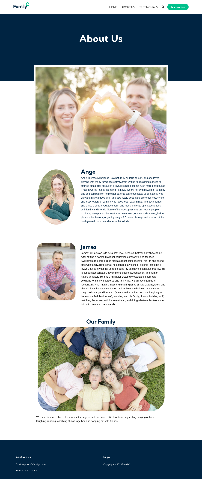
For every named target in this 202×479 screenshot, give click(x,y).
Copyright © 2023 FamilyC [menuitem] (117, 464)
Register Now (177, 7)
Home (113, 7)
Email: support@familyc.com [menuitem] (31, 464)
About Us (128, 7)
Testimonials (148, 7)
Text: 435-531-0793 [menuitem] (26, 470)
